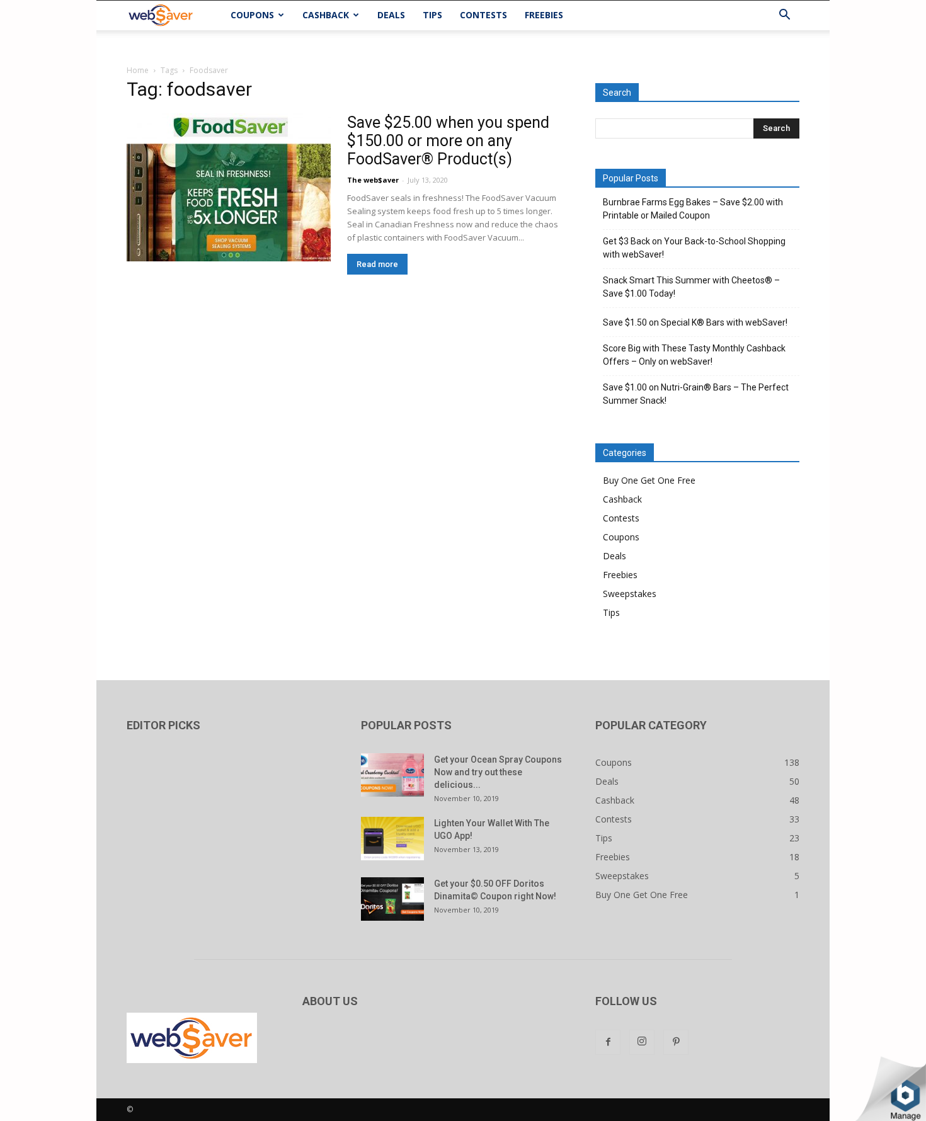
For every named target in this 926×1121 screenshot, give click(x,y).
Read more (377, 264)
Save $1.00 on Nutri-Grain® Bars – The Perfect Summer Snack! (696, 394)
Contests (483, 15)
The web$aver (373, 180)
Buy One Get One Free (649, 480)
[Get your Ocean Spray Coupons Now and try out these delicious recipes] (392, 775)
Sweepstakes (629, 594)
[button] (784, 16)
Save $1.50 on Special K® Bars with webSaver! (695, 322)
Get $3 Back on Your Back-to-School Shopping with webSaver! (694, 247)
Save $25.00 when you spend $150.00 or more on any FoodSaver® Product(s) (448, 140)
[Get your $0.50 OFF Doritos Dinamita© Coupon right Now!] (392, 899)
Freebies (544, 15)
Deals (391, 15)
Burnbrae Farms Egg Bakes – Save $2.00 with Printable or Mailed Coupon (693, 208)
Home (138, 70)
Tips (432, 15)
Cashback (325, 15)
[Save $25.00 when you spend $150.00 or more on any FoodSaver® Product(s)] (229, 187)
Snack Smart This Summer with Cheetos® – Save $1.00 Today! (691, 287)
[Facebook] (607, 1042)
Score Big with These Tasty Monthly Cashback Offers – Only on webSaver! (694, 355)
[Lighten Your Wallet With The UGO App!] (392, 838)
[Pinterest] (676, 1042)
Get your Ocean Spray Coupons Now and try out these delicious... (498, 772)
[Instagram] (641, 1042)
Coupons (252, 15)
